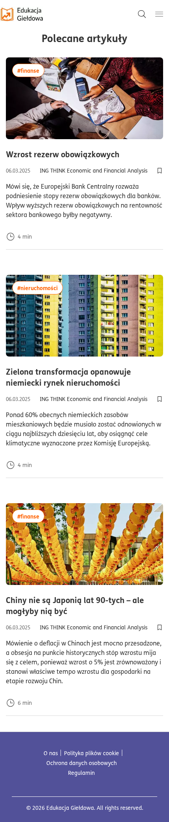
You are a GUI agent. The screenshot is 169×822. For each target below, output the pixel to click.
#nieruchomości (40, 287)
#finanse (30, 70)
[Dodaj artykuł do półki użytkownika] (159, 170)
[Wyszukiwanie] (142, 14)
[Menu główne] (159, 14)
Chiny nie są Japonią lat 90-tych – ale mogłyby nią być (77, 605)
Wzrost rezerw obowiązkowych (84, 154)
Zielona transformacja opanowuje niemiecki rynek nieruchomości (84, 377)
